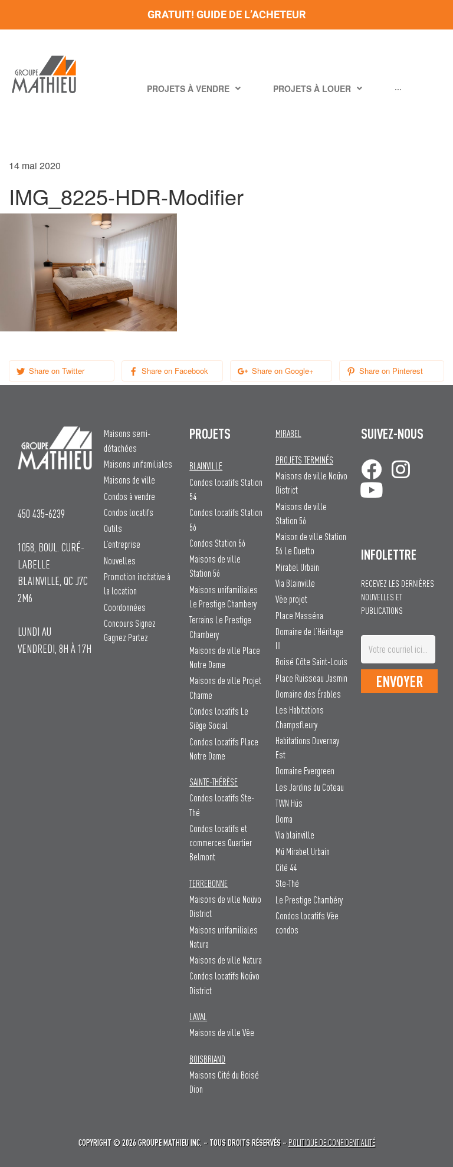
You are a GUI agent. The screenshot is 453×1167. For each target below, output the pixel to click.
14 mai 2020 (35, 165)
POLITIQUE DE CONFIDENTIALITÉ (331, 1143)
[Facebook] (371, 469)
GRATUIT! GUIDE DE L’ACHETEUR (226, 14)
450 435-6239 (41, 513)
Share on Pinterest (390, 370)
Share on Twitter (55, 370)
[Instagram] (400, 469)
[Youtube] (371, 489)
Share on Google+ (282, 370)
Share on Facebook (173, 370)
